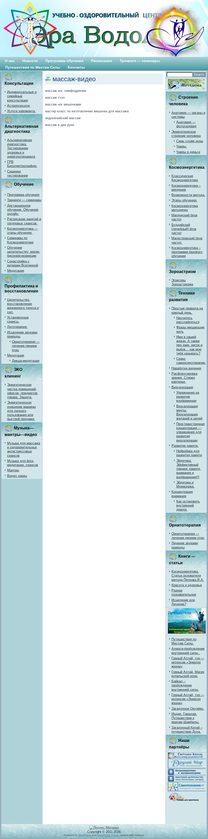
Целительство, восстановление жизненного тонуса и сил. (23, 306)
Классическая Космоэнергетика (184, 178)
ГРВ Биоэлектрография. (22, 164)
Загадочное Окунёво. (187, 708)
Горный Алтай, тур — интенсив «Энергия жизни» (187, 662)
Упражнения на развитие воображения (187, 397)
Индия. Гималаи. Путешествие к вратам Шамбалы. (185, 718)
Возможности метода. (188, 195)
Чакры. (181, 146)
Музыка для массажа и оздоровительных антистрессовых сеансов (23, 449)
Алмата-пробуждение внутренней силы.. (187, 651)
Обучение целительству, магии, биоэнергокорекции (23, 252)
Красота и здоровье (186, 585)
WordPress (84, 835)
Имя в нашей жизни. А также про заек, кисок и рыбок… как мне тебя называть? (189, 345)
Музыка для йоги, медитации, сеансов (22, 463)
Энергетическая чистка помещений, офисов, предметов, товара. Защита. (22, 391)
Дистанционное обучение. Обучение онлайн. (22, 210)
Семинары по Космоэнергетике (20, 240)
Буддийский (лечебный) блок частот (183, 229)
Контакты (76, 67)
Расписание (101, 61)
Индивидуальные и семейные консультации (22, 96)
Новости (30, 61)
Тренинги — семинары (140, 61)
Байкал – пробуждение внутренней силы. (185, 685)
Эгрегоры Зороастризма (182, 282)
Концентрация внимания (182, 494)
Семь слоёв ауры (189, 141)
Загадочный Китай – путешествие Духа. (186, 729)
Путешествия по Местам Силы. (183, 641)
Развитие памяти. (185, 446)
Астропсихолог (18, 106)
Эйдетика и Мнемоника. (185, 484)
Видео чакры (17, 476)
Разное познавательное (183, 592)
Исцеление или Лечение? (183, 602)
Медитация (15, 270)
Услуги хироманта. (21, 111)
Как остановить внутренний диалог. (188, 505)
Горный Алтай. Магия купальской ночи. (187, 674)
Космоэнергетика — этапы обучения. (22, 231)
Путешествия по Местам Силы (32, 67)
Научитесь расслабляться (187, 320)
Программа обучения (64, 61)
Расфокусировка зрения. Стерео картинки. (184, 378)
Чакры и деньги (188, 152)
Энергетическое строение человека (186, 134)
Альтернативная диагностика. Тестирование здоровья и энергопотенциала (21, 148)
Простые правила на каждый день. (187, 310)
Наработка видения (186, 368)
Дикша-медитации (25, 361)
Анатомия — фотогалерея (186, 124)
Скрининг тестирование (17, 173)
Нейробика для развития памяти (189, 453)
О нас (10, 61)
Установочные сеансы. (18, 319)
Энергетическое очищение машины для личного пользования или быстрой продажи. (21, 411)
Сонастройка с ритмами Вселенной (22, 263)
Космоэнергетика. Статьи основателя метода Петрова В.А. (187, 576)
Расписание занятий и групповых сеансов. (24, 221)
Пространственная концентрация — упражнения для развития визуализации (190, 432)
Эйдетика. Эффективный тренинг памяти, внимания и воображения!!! (188, 469)
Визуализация (182, 387)
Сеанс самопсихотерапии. (191, 361)
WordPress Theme (108, 835)
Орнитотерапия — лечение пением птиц (26, 346)
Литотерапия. (17, 327)
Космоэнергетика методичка (184, 208)
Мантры (13, 470)
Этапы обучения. (184, 200)
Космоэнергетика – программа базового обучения (186, 252)
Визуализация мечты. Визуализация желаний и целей (189, 412)
